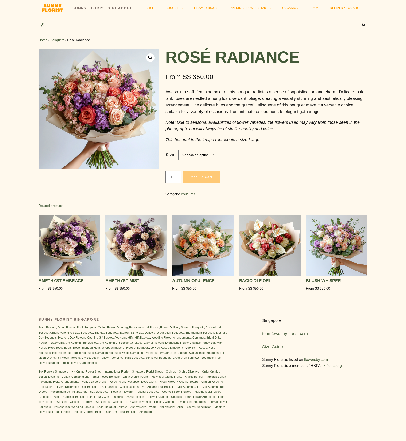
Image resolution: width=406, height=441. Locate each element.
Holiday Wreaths (164, 401)
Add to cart (201, 177)
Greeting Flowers (49, 397)
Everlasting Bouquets (192, 401)
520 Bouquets (99, 391)
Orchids (171, 371)
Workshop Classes (68, 401)
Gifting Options (129, 386)
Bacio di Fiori (254, 281)
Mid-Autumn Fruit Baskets (81, 342)
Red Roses (59, 352)
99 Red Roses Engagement (168, 347)
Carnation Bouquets (108, 352)
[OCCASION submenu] (304, 8)
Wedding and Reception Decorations (133, 381)
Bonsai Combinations (75, 376)
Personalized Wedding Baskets (74, 407)
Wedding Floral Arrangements (60, 381)
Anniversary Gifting (172, 407)
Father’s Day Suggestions (129, 397)
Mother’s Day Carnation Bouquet (166, 352)
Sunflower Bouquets (158, 357)
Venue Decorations (94, 381)
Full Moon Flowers (68, 357)
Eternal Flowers (154, 342)
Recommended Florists (144, 327)
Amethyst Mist (122, 281)
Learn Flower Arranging (200, 397)
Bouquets (57, 40)
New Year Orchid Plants (167, 376)
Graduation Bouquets (170, 332)
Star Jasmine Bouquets (204, 352)
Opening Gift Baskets (100, 337)
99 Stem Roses (197, 347)
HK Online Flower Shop (86, 371)
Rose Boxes (63, 412)
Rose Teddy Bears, (60, 347)
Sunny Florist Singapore (102, 8)
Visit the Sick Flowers (207, 391)
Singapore (146, 412)
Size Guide (272, 346)
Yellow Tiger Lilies (111, 357)
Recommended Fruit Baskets (68, 391)
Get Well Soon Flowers (176, 391)
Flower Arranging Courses (165, 397)
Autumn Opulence (193, 281)
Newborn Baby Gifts (51, 342)
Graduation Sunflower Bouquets (193, 357)
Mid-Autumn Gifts (188, 386)
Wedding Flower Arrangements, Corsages (178, 337)
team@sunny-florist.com (285, 333)
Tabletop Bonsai (216, 376)
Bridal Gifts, (213, 337)
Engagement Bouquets (200, 332)
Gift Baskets (142, 337)
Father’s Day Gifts (98, 397)
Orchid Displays (189, 371)
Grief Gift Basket (74, 397)
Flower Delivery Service (175, 327)
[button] (150, 57)
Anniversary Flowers (143, 407)
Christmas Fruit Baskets (121, 412)
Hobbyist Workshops (96, 401)
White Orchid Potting (136, 376)
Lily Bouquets (90, 357)
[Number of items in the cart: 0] (363, 24)
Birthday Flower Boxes (88, 412)
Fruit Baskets (108, 386)
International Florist (117, 371)
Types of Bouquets (137, 347)
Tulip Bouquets (134, 357)
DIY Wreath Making (138, 401)
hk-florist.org (331, 366)
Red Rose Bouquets (81, 352)
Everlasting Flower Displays (183, 342)
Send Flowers (47, 327)
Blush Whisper (323, 281)
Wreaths (118, 401)
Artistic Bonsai (194, 376)
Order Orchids (211, 371)
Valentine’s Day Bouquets (76, 332)
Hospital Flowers (122, 391)
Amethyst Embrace (61, 281)
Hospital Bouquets (147, 391)
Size (170, 154)
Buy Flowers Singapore (53, 371)
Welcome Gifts (124, 337)
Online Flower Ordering (113, 327)
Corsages (136, 342)
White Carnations (133, 352)
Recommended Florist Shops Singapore (98, 347)
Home (43, 40)
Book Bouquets (87, 327)
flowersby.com (316, 360)
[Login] (43, 24)
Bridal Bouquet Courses (112, 407)
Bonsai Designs (49, 376)
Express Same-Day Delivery (137, 332)
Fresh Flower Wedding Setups (179, 381)
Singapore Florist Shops (147, 371)
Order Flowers (67, 327)
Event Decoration (68, 386)
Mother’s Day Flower (71, 337)
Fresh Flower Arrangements (79, 363)
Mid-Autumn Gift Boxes (114, 342)
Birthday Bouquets (106, 332)
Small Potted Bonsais (106, 376)
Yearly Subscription (199, 407)
